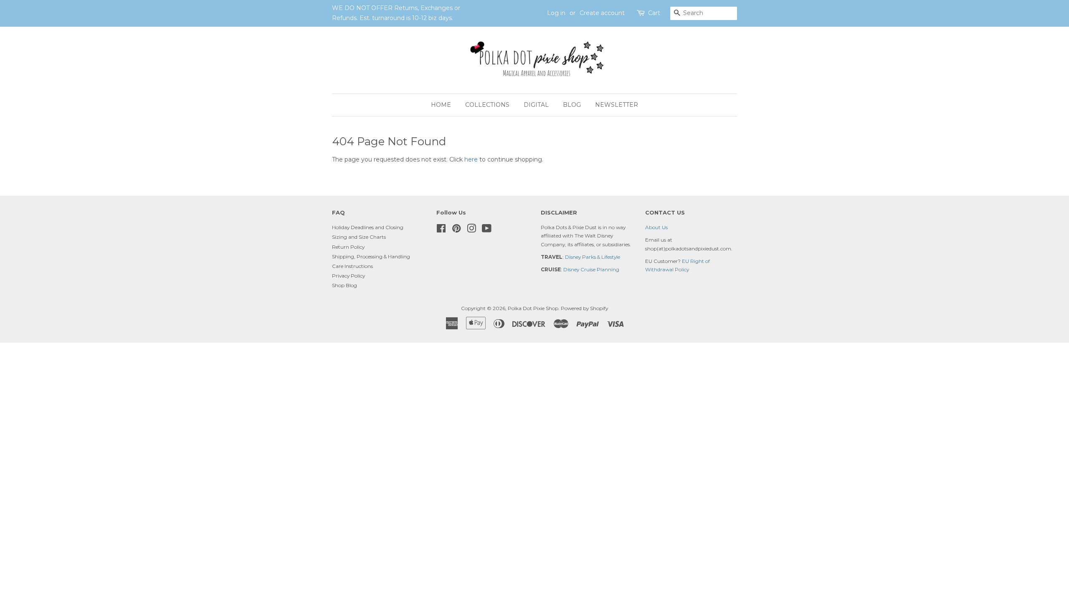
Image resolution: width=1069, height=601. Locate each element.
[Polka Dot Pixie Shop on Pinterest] (456, 230)
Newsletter (616, 105)
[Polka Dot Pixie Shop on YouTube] (486, 230)
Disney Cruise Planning (591, 269)
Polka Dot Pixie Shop (533, 308)
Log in (556, 13)
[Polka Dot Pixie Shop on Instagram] (471, 230)
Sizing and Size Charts (359, 237)
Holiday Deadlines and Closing (367, 227)
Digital (536, 105)
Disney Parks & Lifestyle (592, 257)
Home (441, 105)
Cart (654, 13)
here (471, 159)
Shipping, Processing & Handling (371, 256)
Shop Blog (344, 285)
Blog (572, 105)
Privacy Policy (348, 276)
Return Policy (348, 247)
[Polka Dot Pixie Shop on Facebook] (441, 230)
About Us (656, 227)
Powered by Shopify (584, 308)
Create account (602, 13)
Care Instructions (352, 266)
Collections (487, 105)
